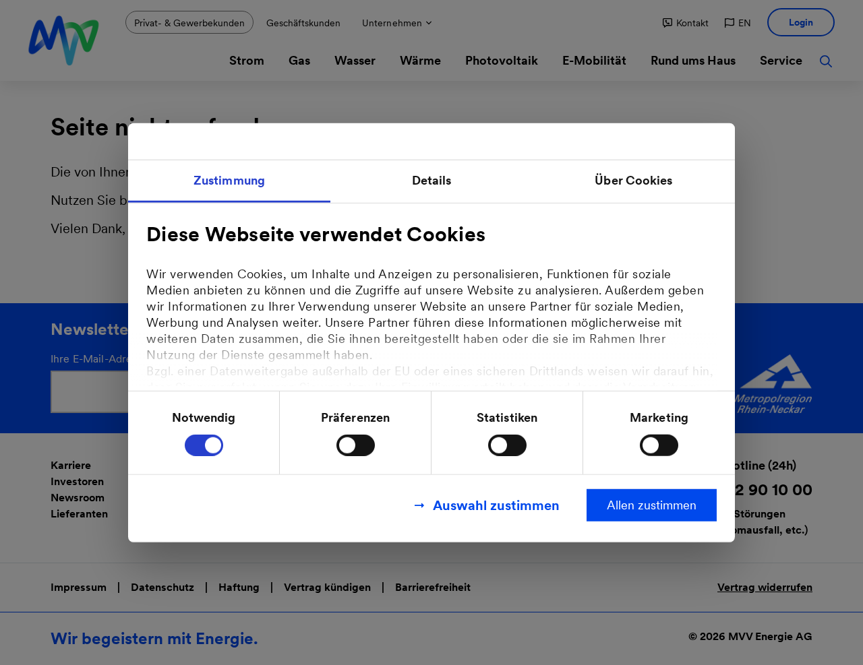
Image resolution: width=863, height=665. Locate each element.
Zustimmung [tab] (229, 179)
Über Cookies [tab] (633, 179)
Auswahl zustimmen (496, 505)
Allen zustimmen (651, 505)
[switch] (355, 445)
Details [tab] (432, 179)
